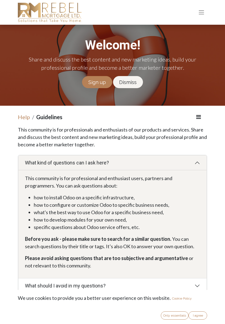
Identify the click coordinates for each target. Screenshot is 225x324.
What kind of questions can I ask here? (67, 163)
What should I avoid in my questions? (65, 286)
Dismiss (128, 82)
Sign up (97, 82)
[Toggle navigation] (201, 12)
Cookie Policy (182, 298)
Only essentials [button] (174, 315)
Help (24, 117)
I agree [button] (198, 315)
